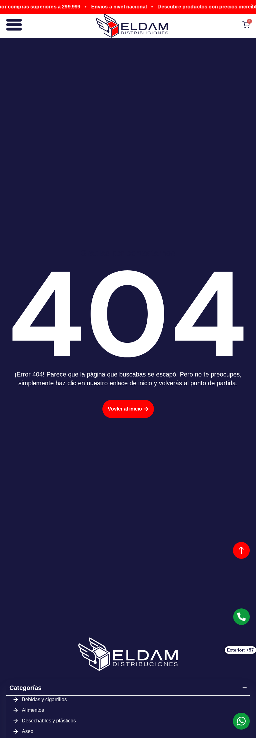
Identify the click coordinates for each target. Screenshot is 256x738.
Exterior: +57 (240, 649)
